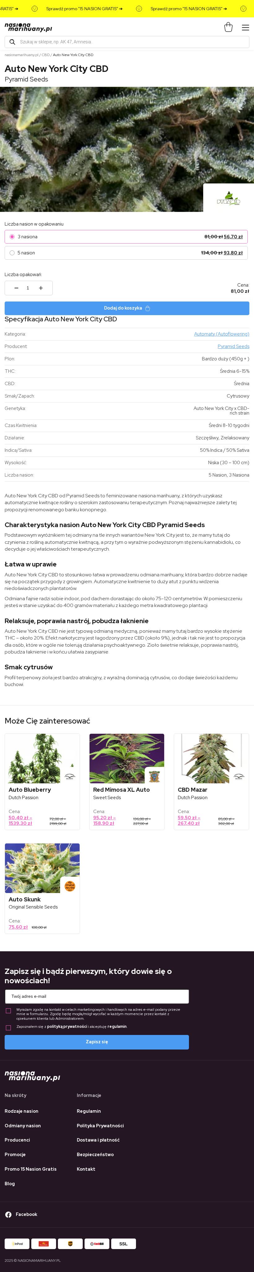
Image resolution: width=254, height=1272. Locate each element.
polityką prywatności (67, 1026)
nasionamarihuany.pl (21, 54)
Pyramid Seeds (26, 79)
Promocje (15, 1154)
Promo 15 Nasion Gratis (31, 1169)
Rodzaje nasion (21, 1111)
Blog (10, 1183)
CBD (46, 54)
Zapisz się (97, 1042)
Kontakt (86, 1169)
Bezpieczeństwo (95, 1154)
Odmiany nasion (23, 1126)
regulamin (117, 1026)
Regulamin (89, 1111)
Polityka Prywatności (100, 1126)
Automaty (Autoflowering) (221, 334)
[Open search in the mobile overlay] (127, 42)
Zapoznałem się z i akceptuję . (72, 1026)
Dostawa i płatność (98, 1140)
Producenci (17, 1140)
